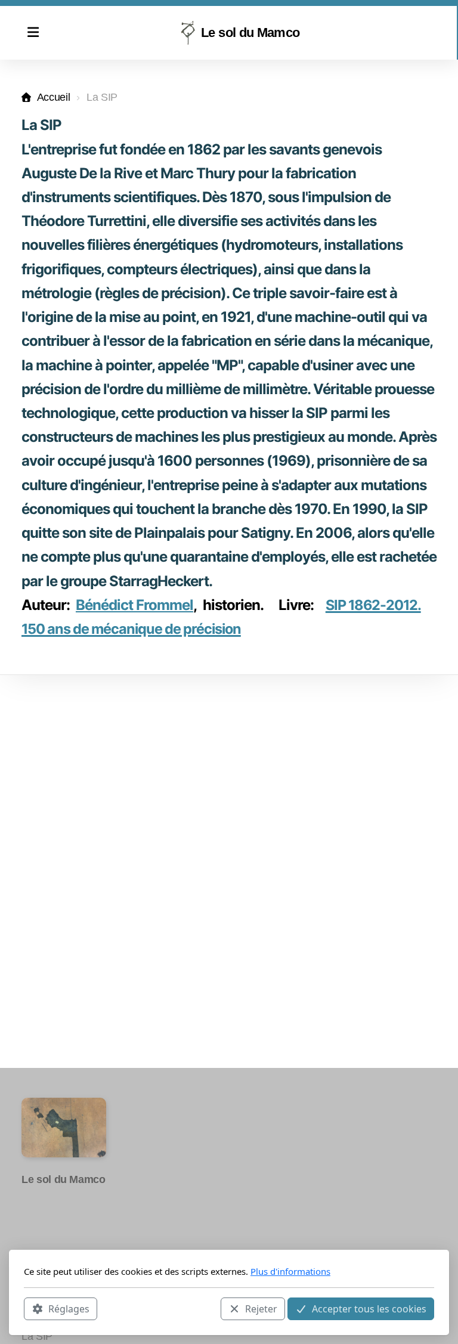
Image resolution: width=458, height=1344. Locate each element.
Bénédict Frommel (134, 605)
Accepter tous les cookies (369, 1308)
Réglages (68, 1308)
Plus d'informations (290, 1271)
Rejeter (261, 1308)
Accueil (53, 97)
